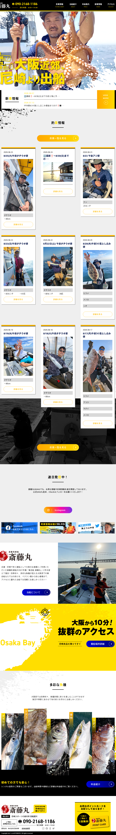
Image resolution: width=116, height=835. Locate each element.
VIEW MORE (106, 96)
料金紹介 (95, 784)
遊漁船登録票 (26, 828)
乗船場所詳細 (97, 644)
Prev (3, 50)
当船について (33, 592)
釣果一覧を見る (58, 138)
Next (113, 50)
